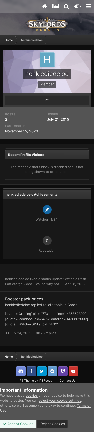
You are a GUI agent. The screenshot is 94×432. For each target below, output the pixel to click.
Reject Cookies (52, 424)
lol (49, 305)
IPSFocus (45, 380)
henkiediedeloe (17, 279)
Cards (72, 305)
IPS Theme (26, 380)
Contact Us (67, 380)
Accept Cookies (19, 424)
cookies (32, 395)
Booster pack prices (24, 298)
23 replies (48, 333)
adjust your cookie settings (60, 400)
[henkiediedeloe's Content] (47, 100)
